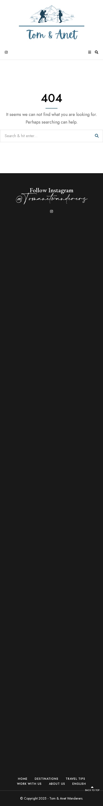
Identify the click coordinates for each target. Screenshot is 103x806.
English (79, 784)
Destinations (46, 779)
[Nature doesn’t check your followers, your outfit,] (51, 650)
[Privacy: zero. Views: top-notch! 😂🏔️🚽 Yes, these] (81, 262)
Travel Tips (75, 779)
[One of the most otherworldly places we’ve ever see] (22, 638)
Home (23, 779)
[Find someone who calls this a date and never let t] (81, 665)
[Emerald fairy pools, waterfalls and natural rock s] (51, 277)
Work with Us (29, 784)
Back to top (92, 790)
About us (57, 784)
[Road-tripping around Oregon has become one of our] (22, 390)
